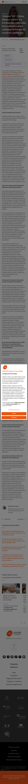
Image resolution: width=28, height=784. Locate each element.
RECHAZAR (14, 417)
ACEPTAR (14, 413)
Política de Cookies (19, 402)
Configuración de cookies (14, 409)
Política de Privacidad (11, 404)
